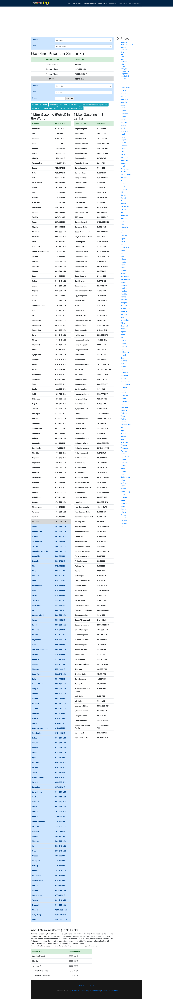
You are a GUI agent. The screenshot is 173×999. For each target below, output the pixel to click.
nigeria (123, 332)
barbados (124, 114)
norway (123, 335)
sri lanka (124, 387)
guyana (123, 210)
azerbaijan (125, 320)
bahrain (123, 111)
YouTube (82, 986)
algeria (123, 93)
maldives (124, 288)
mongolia (124, 303)
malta (123, 500)
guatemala (125, 207)
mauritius (124, 294)
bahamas (124, 108)
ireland (123, 471)
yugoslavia (125, 457)
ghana (123, 201)
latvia (123, 506)
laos (122, 256)
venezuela (124, 448)
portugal (124, 497)
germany (124, 468)
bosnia (123, 166)
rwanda (124, 367)
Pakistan (124, 62)
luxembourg (125, 492)
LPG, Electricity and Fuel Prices (70, 108)
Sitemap (114, 991)
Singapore (124, 74)
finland (123, 509)
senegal (124, 465)
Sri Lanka (124, 78)
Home (68, 3)
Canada (123, 47)
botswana (124, 131)
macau (123, 274)
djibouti (123, 180)
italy (122, 474)
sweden (124, 399)
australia (124, 463)
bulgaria (124, 140)
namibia (124, 314)
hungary (124, 218)
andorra (124, 518)
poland (123, 355)
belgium (124, 480)
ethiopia (124, 189)
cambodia (124, 146)
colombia (124, 157)
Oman (123, 59)
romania (124, 361)
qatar (123, 358)
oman (123, 338)
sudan (123, 390)
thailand (124, 413)
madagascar (125, 279)
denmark (124, 178)
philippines (125, 352)
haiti (122, 212)
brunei (123, 137)
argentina (124, 99)
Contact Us (105, 991)
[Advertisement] (86, 23)
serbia (123, 369)
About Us (84, 991)
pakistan (124, 340)
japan (123, 239)
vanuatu (124, 445)
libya (123, 268)
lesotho (124, 262)
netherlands (125, 477)
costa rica (125, 169)
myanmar (124, 311)
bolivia (123, 128)
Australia (124, 50)
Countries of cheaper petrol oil (44, 108)
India (122, 64)
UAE (122, 54)
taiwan (123, 323)
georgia (124, 198)
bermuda (124, 122)
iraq (122, 233)
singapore (124, 375)
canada (123, 148)
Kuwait (123, 57)
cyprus (123, 515)
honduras (124, 215)
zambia (123, 460)
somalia (124, 378)
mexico (123, 297)
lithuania (124, 271)
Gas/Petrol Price (90, 3)
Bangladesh (125, 76)
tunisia (123, 419)
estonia (123, 512)
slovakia (124, 521)
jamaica (124, 236)
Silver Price (122, 3)
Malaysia (124, 69)
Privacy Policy (94, 991)
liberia (123, 265)
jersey (123, 242)
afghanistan (125, 87)
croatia (123, 172)
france (123, 486)
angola (123, 96)
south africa (125, 381)
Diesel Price (102, 3)
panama (124, 343)
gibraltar (124, 204)
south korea (125, 384)
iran (122, 230)
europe (123, 527)
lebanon (124, 259)
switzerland (125, 401)
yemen (123, 454)
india (122, 224)
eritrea (123, 186)
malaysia (124, 285)
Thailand (124, 66)
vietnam (124, 451)
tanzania (124, 410)
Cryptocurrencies (134, 3)
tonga (123, 416)
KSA (122, 52)
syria (122, 404)
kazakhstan (125, 247)
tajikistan (124, 407)
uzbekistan (125, 442)
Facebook (90, 986)
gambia (123, 195)
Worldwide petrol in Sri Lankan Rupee (64, 105)
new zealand (125, 326)
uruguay (124, 436)
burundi (123, 143)
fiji (122, 192)
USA (122, 439)
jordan (123, 244)
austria (123, 483)
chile (122, 151)
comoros (124, 160)
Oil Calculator (77, 3)
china (123, 154)
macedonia (125, 276)
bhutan (123, 125)
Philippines (125, 71)
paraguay (124, 346)
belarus (123, 117)
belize (123, 119)
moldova (124, 300)
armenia (124, 102)
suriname (124, 393)
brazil (123, 134)
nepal (123, 317)
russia (123, 364)
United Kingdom (127, 45)
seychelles (125, 372)
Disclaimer (75, 991)
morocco (124, 306)
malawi (123, 282)
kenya (123, 250)
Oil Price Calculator (39, 105)
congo (123, 163)
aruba (123, 105)
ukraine (123, 433)
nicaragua (124, 329)
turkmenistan (126, 425)
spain (123, 495)
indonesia (124, 227)
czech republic (126, 175)
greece (123, 489)
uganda (123, 431)
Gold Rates (112, 3)
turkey (123, 422)
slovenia (124, 524)
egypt (123, 183)
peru (122, 349)
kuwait (123, 253)
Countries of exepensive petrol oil (94, 105)
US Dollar (124, 42)
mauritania (124, 291)
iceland (123, 221)
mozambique (125, 308)
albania (123, 90)
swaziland (124, 396)
